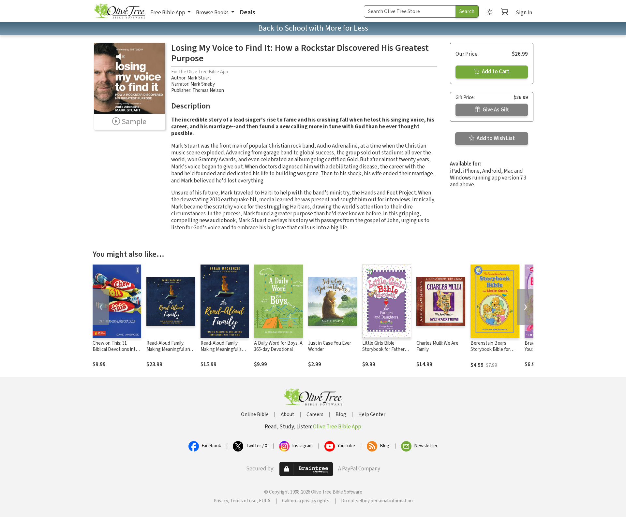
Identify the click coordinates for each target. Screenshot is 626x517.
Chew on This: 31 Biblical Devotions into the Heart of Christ (115, 349)
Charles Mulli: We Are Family (437, 346)
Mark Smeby (202, 84)
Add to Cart (495, 72)
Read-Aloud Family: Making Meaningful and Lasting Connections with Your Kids (169, 352)
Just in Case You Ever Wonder (329, 346)
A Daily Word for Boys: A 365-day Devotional (278, 346)
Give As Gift (495, 110)
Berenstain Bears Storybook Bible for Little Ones (490, 349)
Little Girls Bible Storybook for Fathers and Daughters (384, 349)
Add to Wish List (495, 138)
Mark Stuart (199, 78)
